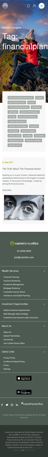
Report (31, 102)
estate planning (28, 131)
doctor (12, 117)
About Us (7, 332)
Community (8, 339)
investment (13, 131)
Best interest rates (17, 102)
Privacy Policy (9, 357)
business (34, 126)
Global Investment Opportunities (16, 310)
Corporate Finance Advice (14, 291)
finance (39, 98)
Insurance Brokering (11, 280)
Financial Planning (11, 277)
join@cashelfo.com (24, 257)
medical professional (29, 112)
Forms (6, 365)
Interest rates (15, 145)
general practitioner (17, 126)
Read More (7, 190)
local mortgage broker (18, 107)
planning (27, 136)
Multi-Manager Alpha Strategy (15, 313)
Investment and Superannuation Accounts (20, 317)
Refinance (36, 107)
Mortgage (13, 112)
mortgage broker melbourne (21, 98)
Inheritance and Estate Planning (16, 295)
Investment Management (13, 284)
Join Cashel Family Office (14, 343)
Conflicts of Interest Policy (14, 361)
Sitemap (6, 369)
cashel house (14, 136)
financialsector (15, 140)
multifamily (39, 136)
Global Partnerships (11, 335)
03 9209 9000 (24, 250)
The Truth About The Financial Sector (21, 168)
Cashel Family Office (17, 121)
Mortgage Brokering (11, 288)
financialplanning (33, 140)
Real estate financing (27, 117)
